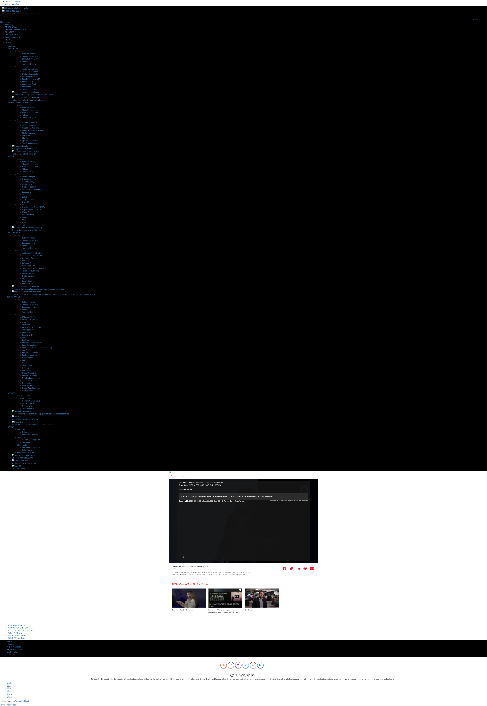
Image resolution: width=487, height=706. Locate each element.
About (9, 641)
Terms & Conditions (15, 649)
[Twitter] (245, 665)
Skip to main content (13, 1)
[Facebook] (231, 665)
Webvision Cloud (22, 701)
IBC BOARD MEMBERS (16, 625)
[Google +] (253, 665)
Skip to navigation (12, 4)
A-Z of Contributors (14, 646)
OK (184, 557)
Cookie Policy (12, 652)
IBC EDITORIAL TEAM (16, 638)
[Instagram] (238, 665)
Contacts (10, 644)
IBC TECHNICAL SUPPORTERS (20, 630)
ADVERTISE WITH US (16, 635)
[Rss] (223, 665)
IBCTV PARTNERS (14, 633)
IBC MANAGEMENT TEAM (18, 627)
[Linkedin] (260, 665)
